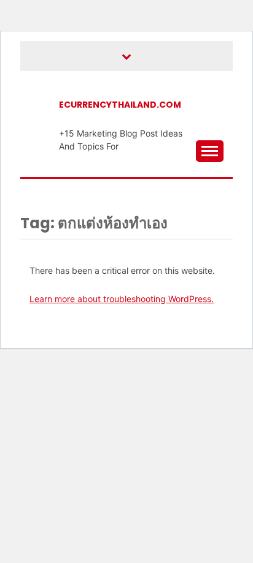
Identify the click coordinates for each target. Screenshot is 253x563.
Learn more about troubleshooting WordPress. (121, 298)
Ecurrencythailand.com (120, 104)
